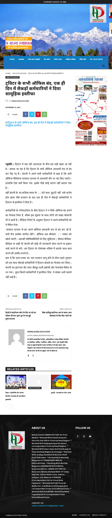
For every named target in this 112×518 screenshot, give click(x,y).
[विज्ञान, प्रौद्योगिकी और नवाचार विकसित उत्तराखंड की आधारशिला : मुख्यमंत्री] (15, 382)
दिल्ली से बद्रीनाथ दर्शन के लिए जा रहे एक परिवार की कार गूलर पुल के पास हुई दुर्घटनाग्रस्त (20, 315)
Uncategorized (19, 73)
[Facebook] (25, 114)
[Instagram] (84, 436)
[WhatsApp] (44, 114)
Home (8, 73)
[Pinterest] (38, 114)
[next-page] (11, 406)
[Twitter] (32, 114)
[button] (103, 66)
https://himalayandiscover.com (40, 335)
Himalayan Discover (20, 101)
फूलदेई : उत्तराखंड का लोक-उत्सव (61, 393)
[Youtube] (90, 436)
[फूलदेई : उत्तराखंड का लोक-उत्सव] (61, 382)
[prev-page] (7, 406)
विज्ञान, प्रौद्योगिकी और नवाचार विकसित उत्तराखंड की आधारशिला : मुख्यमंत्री (15, 396)
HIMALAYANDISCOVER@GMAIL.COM (47, 505)
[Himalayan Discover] (98, 14)
